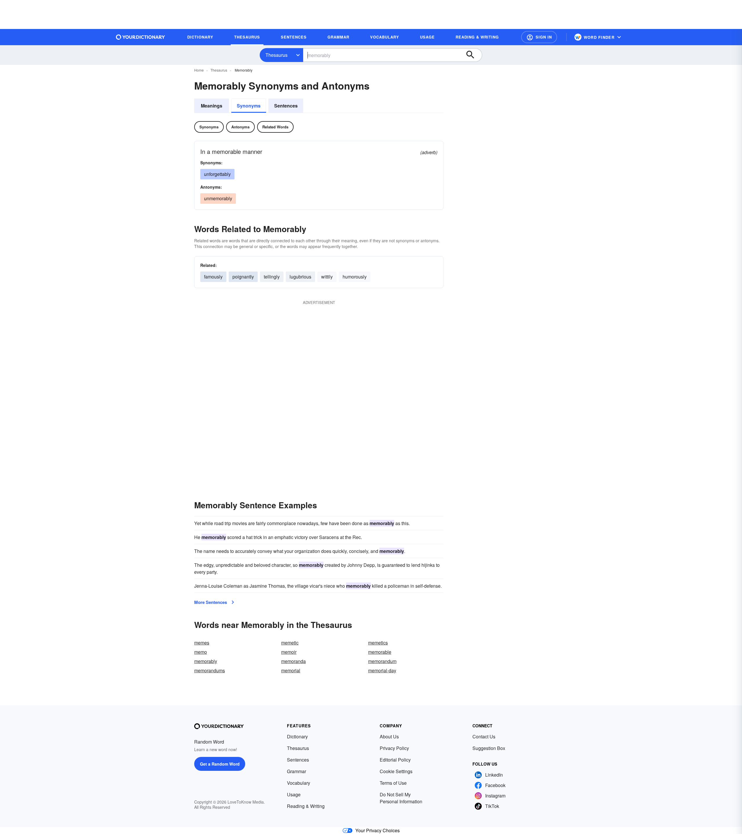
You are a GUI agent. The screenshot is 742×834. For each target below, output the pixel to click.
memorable (379, 652)
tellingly (272, 276)
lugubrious (300, 276)
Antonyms (240, 127)
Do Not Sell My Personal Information (401, 798)
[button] (539, 37)
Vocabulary (298, 783)
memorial (290, 670)
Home (199, 70)
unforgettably (217, 174)
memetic (290, 642)
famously (213, 276)
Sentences (286, 105)
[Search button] (473, 55)
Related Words (275, 127)
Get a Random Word (220, 764)
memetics (378, 642)
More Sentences (210, 602)
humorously (355, 276)
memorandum (382, 661)
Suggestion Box (488, 748)
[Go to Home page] (140, 37)
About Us (389, 736)
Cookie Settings (396, 771)
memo (200, 652)
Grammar (296, 771)
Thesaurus (276, 55)
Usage (294, 794)
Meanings (211, 105)
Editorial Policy (395, 759)
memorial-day (382, 670)
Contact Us (483, 736)
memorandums (209, 670)
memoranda (293, 661)
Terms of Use (393, 783)
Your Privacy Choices (377, 830)
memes (201, 642)
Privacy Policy (394, 748)
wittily (327, 276)
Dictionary (297, 736)
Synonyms (249, 105)
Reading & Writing (306, 806)
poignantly (243, 276)
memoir (289, 652)
